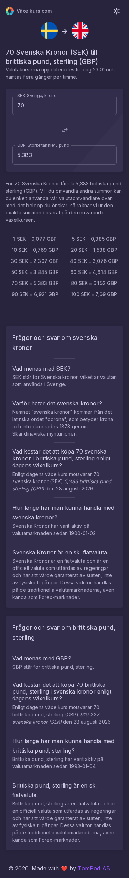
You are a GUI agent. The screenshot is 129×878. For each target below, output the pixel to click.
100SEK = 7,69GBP (94, 294)
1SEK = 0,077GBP (35, 239)
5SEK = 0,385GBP (94, 239)
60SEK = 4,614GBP (94, 272)
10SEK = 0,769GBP (35, 250)
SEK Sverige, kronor (37, 95)
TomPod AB (94, 868)
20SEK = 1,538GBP (94, 250)
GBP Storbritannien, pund (43, 145)
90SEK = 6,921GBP (35, 294)
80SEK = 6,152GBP (94, 283)
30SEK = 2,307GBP (35, 261)
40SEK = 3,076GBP (94, 261)
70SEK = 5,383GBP (35, 283)
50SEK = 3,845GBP (35, 272)
